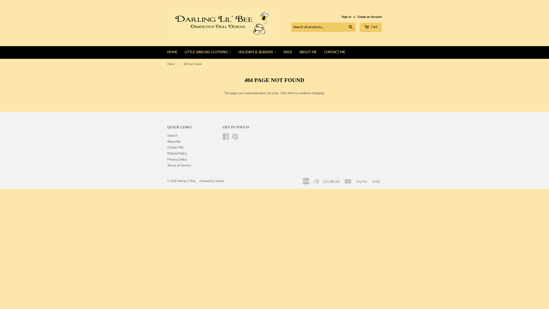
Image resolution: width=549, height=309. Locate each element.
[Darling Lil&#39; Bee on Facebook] (226, 138)
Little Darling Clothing (207, 52)
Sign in (346, 16)
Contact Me (334, 52)
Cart (373, 27)
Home (172, 52)
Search (172, 135)
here (291, 93)
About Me (308, 52)
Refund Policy (177, 153)
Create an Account (369, 16)
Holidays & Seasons (256, 52)
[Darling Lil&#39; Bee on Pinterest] (235, 138)
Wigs (288, 52)
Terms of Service (179, 165)
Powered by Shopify (212, 181)
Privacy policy (177, 159)
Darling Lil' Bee (186, 181)
